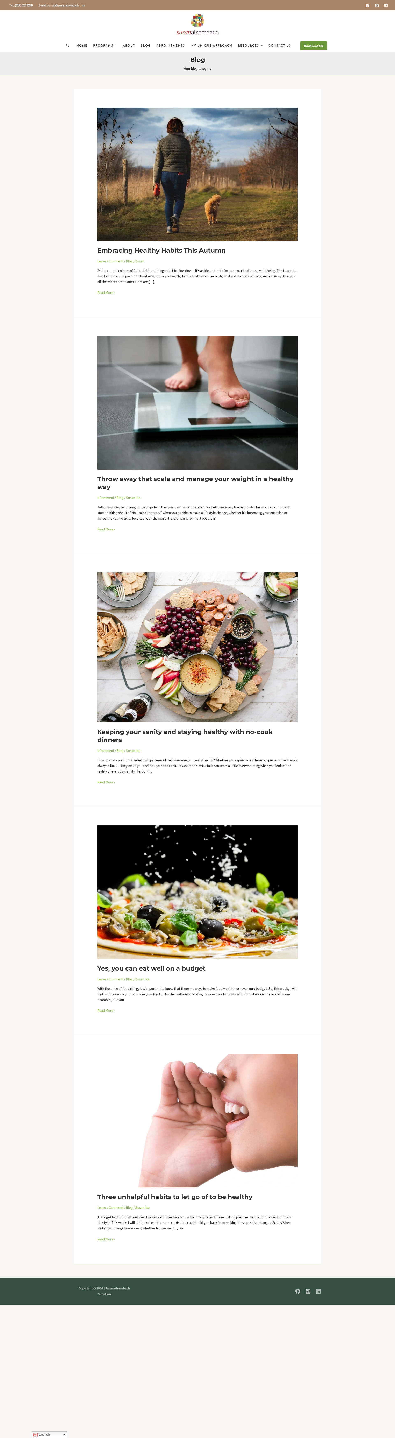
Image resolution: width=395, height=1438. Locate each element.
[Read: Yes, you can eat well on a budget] (197, 892)
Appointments (171, 45)
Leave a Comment (110, 261)
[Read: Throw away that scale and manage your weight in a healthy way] (197, 402)
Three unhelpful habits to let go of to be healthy (174, 1197)
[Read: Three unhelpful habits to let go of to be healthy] (197, 1120)
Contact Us (279, 45)
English (44, 1434)
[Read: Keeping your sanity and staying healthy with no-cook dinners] (197, 647)
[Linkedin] (386, 5)
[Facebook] (368, 5)
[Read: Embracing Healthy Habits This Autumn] (197, 174)
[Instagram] (377, 5)
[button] (68, 45)
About (129, 45)
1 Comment (105, 497)
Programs (103, 45)
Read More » (106, 292)
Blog (146, 45)
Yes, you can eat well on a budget (151, 968)
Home (82, 45)
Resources (248, 45)
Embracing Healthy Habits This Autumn (161, 250)
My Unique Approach (211, 45)
